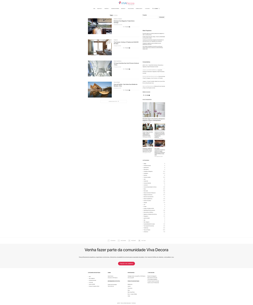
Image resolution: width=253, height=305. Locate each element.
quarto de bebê (154, 218)
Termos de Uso (111, 286)
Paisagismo (154, 216)
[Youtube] (156, 8)
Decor (154, 188)
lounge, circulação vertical (154, 208)
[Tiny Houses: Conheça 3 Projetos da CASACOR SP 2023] (100, 47)
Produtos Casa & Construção (153, 281)
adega (154, 163)
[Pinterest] (155, 8)
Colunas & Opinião (154, 183)
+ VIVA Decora (147, 8)
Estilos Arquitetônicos (154, 198)
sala (154, 220)
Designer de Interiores (115, 8)
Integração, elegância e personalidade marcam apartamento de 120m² (147, 150)
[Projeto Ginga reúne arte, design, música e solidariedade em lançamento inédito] (148, 126)
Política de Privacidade (112, 284)
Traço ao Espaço (131, 8)
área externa (154, 169)
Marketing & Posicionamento (154, 210)
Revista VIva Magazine (152, 276)
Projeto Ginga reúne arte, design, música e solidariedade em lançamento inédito (148, 133)
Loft (154, 204)
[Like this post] (123, 26)
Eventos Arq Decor (154, 200)
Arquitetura (99, 8)
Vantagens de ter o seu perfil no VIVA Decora (136, 276)
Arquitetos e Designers (154, 171)
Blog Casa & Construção (152, 277)
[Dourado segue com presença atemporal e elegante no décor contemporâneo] (154, 109)
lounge (154, 206)
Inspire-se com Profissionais (153, 282)
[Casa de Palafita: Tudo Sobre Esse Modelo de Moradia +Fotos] (100, 89)
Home (94, 8)
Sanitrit (129, 286)
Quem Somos (110, 276)
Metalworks (130, 284)
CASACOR (154, 181)
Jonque (144, 81)
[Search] (159, 8)
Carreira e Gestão (139, 8)
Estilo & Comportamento (154, 196)
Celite (129, 296)
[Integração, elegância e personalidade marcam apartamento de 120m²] (148, 143)
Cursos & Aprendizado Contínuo (154, 186)
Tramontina (130, 288)
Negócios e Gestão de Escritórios (154, 214)
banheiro (154, 175)
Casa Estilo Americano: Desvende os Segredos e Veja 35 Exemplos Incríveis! (153, 71)
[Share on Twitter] (126, 26)
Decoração (123, 8)
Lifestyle (154, 202)
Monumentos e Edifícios (154, 212)
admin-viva (145, 65)
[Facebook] (152, 8)
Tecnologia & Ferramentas (154, 225)
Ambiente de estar (154, 165)
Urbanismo (154, 231)
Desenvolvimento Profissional (154, 192)
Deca (129, 290)
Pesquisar (145, 15)
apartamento (154, 167)
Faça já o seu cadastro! (126, 263)
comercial (154, 185)
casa (154, 179)
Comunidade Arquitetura (152, 279)
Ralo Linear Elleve (131, 292)
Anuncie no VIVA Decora (112, 277)
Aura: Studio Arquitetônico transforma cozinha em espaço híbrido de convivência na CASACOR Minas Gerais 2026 (153, 47)
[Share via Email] (129, 26)
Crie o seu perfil (131, 277)
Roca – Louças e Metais (132, 294)
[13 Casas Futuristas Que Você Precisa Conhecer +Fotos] (100, 68)
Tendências (106, 8)
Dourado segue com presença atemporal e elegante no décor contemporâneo (154, 119)
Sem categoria (154, 222)
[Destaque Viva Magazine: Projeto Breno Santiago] (100, 26)
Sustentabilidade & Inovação (154, 223)
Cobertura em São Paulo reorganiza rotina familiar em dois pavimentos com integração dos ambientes (160, 134)
